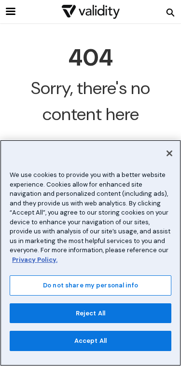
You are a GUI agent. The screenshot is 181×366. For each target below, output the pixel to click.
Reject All (90, 313)
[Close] (169, 153)
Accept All (90, 341)
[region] (90, 253)
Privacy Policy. (34, 260)
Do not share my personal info (90, 285)
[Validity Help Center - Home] (91, 12)
